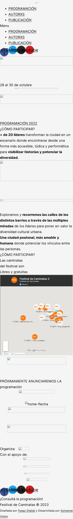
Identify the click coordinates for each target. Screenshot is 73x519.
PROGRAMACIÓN (22, 9)
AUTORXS (16, 14)
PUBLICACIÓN (19, 20)
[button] (36, 26)
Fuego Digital (26, 510)
